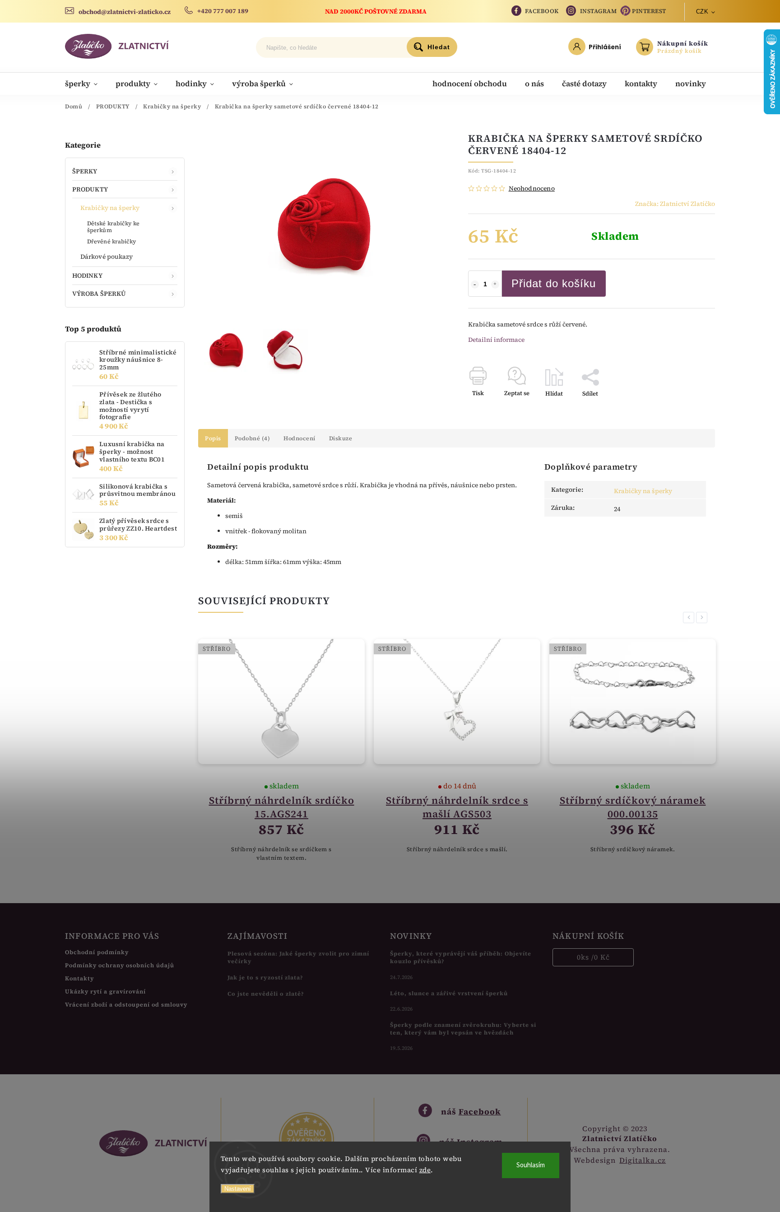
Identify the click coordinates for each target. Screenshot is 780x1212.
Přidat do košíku (553, 283)
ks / (593, 957)
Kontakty (79, 978)
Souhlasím (530, 1165)
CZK (702, 11)
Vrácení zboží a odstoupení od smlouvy (126, 1004)
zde (425, 1170)
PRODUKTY (90, 189)
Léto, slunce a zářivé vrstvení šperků (449, 993)
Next (703, 617)
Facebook (542, 11)
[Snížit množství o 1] (475, 284)
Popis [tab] (213, 438)
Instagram (598, 11)
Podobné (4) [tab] (252, 438)
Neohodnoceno (532, 188)
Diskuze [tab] (341, 438)
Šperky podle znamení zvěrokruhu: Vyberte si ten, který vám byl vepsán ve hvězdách (463, 1028)
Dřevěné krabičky (111, 241)
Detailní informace (496, 339)
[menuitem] (86, 83)
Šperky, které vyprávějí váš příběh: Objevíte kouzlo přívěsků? (460, 957)
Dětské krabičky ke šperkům (113, 226)
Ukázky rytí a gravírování (105, 991)
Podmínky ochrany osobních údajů (119, 965)
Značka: (675, 203)
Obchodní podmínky (97, 952)
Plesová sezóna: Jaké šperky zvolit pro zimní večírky (298, 957)
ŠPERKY (85, 171)
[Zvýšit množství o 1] (495, 284)
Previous (690, 617)
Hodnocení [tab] (299, 438)
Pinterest (649, 11)
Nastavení (237, 1188)
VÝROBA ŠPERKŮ (99, 293)
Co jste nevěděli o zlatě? (266, 994)
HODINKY (87, 275)
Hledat (438, 47)
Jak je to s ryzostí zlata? (265, 977)
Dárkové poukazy (106, 256)
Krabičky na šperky (109, 207)
